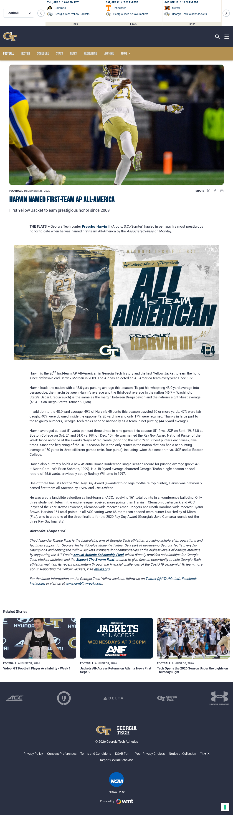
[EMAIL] (222, 191)
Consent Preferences (61, 753)
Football (16, 190)
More (124, 53)
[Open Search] (217, 37)
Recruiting (90, 53)
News (73, 53)
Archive (109, 53)
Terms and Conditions (95, 753)
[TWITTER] (208, 191)
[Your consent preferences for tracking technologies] (225, 807)
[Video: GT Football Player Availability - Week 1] (39, 638)
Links (74, 23)
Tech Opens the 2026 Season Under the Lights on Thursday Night (192, 670)
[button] (41, 13)
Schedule (43, 53)
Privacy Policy (33, 753)
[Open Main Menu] (226, 36)
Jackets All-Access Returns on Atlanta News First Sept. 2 (115, 670)
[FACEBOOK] (215, 191)
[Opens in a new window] (14, 698)
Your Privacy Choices (150, 753)
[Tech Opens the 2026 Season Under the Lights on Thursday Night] (193, 638)
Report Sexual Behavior (116, 760)
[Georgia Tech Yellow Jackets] (10, 36)
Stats (59, 53)
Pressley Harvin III (96, 226)
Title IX (205, 753)
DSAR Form (123, 753)
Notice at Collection (182, 753)
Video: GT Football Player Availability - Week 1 (37, 668)
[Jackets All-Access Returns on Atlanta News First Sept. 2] (116, 638)
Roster (25, 53)
